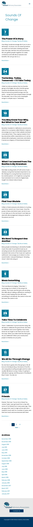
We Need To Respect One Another (15, 239)
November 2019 (6, 442)
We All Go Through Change (16, 359)
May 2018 (4, 472)
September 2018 (6, 461)
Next (17, 427)
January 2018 (6, 483)
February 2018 (6, 480)
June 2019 (5, 450)
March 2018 (5, 477)
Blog (3, 41)
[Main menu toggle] (29, 4)
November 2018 (6, 455)
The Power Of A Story (13, 38)
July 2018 (4, 466)
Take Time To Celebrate (14, 319)
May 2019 (4, 453)
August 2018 (5, 463)
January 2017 (6, 494)
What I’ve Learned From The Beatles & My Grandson (16, 162)
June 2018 (5, 469)
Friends (6, 396)
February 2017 (6, 491)
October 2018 (6, 458)
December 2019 (6, 439)
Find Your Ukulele (11, 201)
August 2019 (5, 444)
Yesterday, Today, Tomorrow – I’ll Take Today (16, 79)
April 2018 (4, 474)
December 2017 (6, 485)
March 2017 (5, 488)
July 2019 (4, 447)
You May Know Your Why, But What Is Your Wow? (15, 121)
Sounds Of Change (11, 41)
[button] (16, 510)
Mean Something (11, 280)
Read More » (5, 60)
